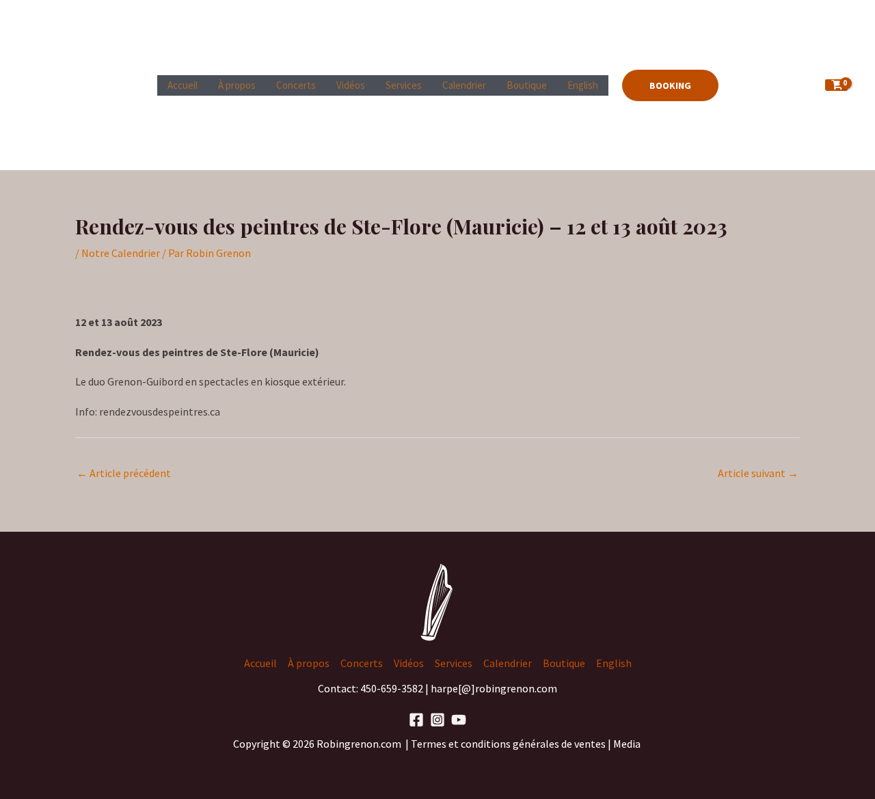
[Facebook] (416, 719)
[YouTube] (458, 719)
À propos (237, 85)
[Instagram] (437, 719)
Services (404, 85)
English (582, 85)
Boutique (527, 85)
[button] (670, 85)
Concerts (296, 85)
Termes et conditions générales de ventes (509, 743)
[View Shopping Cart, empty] (836, 85)
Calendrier (464, 85)
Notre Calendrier (120, 253)
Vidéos (350, 85)
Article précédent (124, 473)
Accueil (182, 85)
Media (628, 743)
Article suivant (758, 473)
